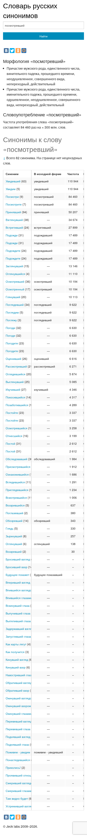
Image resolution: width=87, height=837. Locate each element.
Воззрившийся (15, 505)
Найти (43, 36)
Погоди (10, 328)
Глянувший (13, 297)
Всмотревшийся (16, 497)
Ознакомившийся (17, 474)
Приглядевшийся (17, 490)
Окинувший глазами (19, 714)
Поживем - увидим (18, 752)
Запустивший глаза (18, 636)
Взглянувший (14, 220)
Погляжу (11, 320)
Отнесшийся (14, 436)
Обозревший (14, 521)
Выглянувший (15, 382)
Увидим (11, 189)
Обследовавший (16, 459)
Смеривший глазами (19, 791)
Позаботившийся (17, 405)
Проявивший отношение (22, 775)
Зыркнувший (14, 536)
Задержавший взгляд (19, 629)
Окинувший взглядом (20, 698)
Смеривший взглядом (20, 783)
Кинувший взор (15, 667)
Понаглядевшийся (18, 760)
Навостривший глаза (19, 675)
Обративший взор (17, 690)
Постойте (12, 413)
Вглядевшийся (15, 482)
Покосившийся (15, 397)
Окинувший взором (18, 706)
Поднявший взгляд (18, 737)
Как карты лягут (16, 644)
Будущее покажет (17, 575)
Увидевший (13, 181)
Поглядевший (15, 305)
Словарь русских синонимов (30, 10)
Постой (10, 443)
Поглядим (12, 312)
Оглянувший (14, 544)
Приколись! (13, 768)
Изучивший (13, 389)
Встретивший (14, 227)
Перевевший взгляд (19, 721)
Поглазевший (14, 513)
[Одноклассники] (18, 50)
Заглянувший (14, 266)
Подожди (12, 235)
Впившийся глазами (19, 598)
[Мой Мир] (23, 50)
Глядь (9, 528)
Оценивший (13, 359)
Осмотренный (15, 289)
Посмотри (12, 197)
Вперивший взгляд (18, 582)
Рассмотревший (16, 366)
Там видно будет (17, 798)
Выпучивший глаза (18, 613)
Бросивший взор (16, 567)
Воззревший (14, 551)
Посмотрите (14, 204)
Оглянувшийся (15, 274)
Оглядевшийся (15, 374)
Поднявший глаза (17, 744)
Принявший (13, 212)
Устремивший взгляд (19, 806)
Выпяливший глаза (18, 621)
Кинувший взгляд (17, 659)
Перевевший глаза (18, 729)
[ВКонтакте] (6, 50)
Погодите (12, 343)
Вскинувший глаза (18, 605)
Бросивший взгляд (18, 559)
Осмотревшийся (16, 428)
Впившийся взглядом (20, 590)
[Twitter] (12, 50)
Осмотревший (15, 281)
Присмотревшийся (18, 467)
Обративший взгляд (19, 683)
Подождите (13, 251)
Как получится (15, 652)
